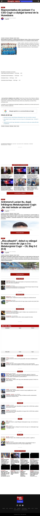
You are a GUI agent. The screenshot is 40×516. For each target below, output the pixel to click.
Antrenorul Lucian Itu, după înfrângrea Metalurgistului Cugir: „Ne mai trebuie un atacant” (20, 117)
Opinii (20, 328)
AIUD (7, 508)
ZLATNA (36, 508)
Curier (20, 351)
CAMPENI (18, 508)
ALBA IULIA (11, 508)
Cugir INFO (7, 19)
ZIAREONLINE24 (24, 509)
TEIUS (32, 508)
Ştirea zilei (7, 351)
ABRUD (3, 508)
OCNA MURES (24, 508)
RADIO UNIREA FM (17, 509)
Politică (32, 328)
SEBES (29, 508)
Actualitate (7, 328)
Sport (33, 351)
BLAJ (15, 508)
